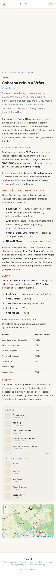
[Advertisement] (28, 42)
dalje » (48, 453)
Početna (5, 72)
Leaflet (36, 537)
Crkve (12, 72)
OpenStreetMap (47, 537)
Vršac (5, 88)
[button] (31, 508)
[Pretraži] (51, 4)
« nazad (8, 453)
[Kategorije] (31, 4)
